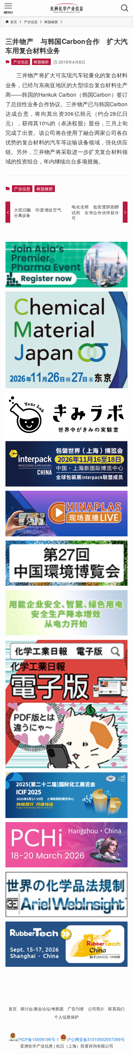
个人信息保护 (66, 1017)
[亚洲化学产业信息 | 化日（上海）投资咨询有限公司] (66, 8)
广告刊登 (76, 1008)
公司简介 (96, 1008)
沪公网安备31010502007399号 (96, 1039)
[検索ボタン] (125, 8)
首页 (13, 1008)
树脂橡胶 (41, 61)
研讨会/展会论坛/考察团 (41, 1008)
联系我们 (116, 1008)
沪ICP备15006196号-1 (38, 1039)
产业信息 (20, 61)
